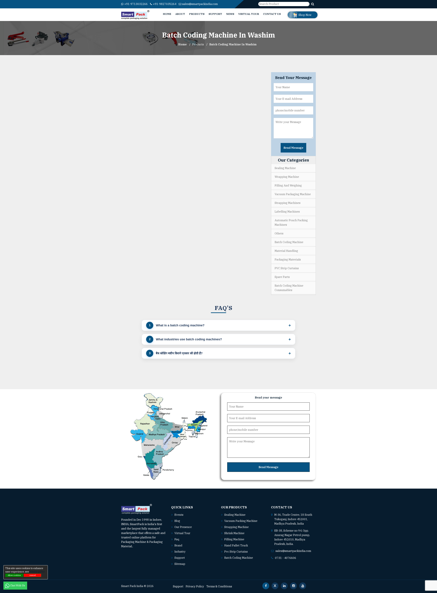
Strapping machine (236, 527)
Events (178, 514)
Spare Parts (282, 277)
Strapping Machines (287, 203)
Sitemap (179, 564)
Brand (178, 545)
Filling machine (234, 539)
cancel (32, 575)
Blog (177, 521)
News (230, 14)
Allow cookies (14, 575)
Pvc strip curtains (236, 551)
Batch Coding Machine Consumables (289, 288)
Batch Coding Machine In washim (233, 44)
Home (167, 14)
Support (215, 14)
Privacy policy (37, 571)
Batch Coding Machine (289, 242)
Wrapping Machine (287, 176)
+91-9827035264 (164, 4)
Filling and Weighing (288, 185)
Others (279, 233)
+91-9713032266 (136, 4)
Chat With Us (17, 585)
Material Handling (286, 250)
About (180, 14)
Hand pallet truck (236, 545)
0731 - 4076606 (285, 558)
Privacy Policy (195, 586)
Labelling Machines (287, 211)
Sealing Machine (285, 168)
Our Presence (183, 527)
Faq (176, 539)
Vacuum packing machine (240, 521)
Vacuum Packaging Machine (293, 194)
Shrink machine (234, 533)
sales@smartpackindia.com (200, 4)
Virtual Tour (248, 14)
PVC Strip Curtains (287, 268)
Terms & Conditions (219, 586)
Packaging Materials (288, 259)
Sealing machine (234, 514)
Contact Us (272, 14)
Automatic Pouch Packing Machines (291, 222)
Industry (180, 551)
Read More (140, 546)
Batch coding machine (238, 557)
